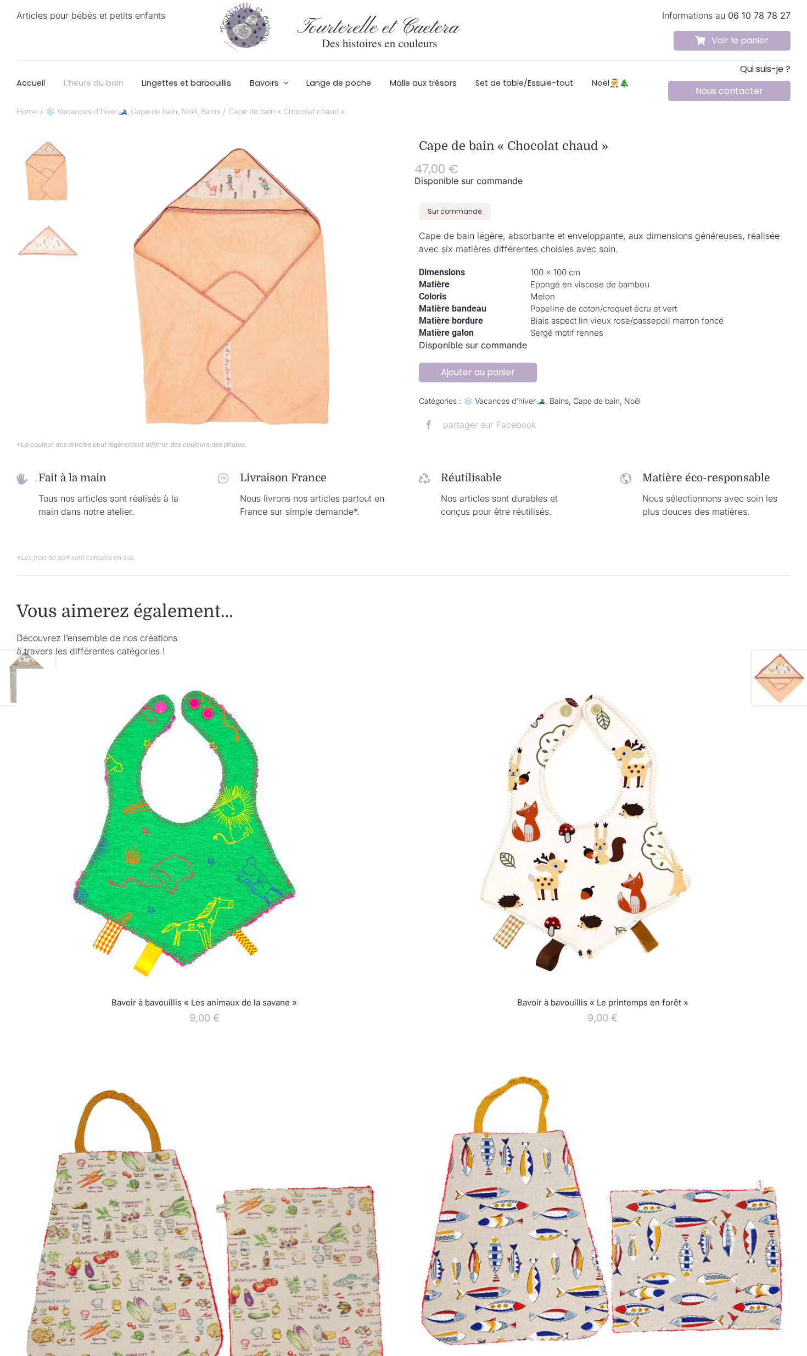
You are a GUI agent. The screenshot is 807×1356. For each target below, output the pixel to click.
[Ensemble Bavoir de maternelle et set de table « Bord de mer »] (602, 1052)
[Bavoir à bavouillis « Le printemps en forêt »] (579, 675)
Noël (632, 400)
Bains (559, 400)
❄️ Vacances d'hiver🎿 (504, 400)
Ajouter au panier (478, 372)
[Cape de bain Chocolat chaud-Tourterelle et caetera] (240, 289)
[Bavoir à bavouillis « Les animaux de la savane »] (181, 675)
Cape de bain (596, 400)
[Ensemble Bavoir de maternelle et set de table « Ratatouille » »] (204, 1052)
